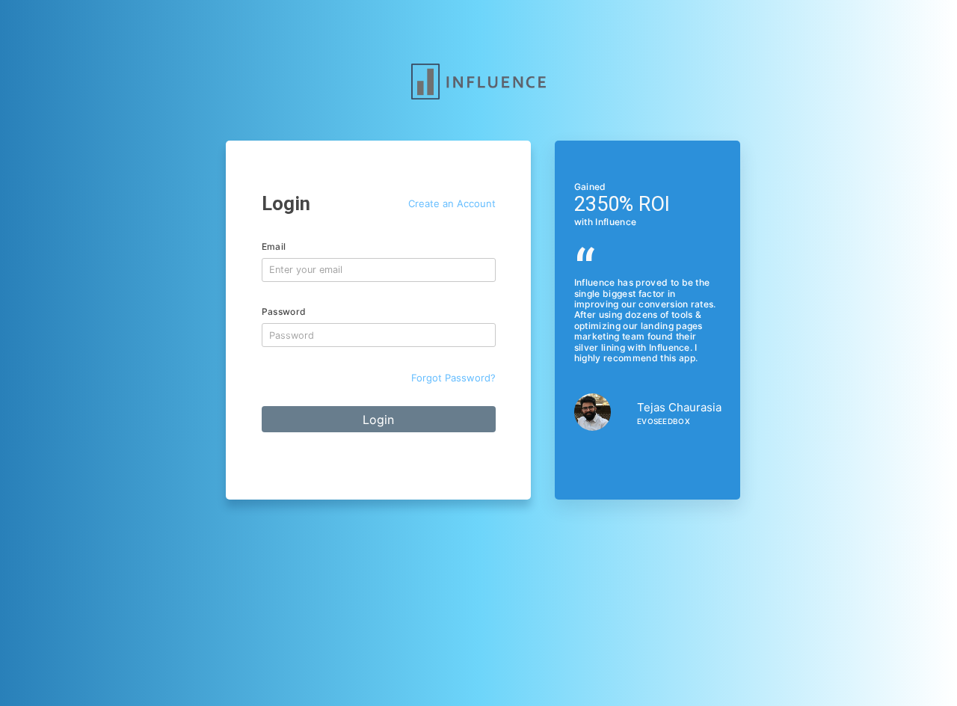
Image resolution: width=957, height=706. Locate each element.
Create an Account (452, 203)
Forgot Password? (453, 378)
